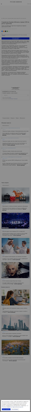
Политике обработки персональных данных (12, 407)
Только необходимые (15, 409)
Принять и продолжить (6, 409)
